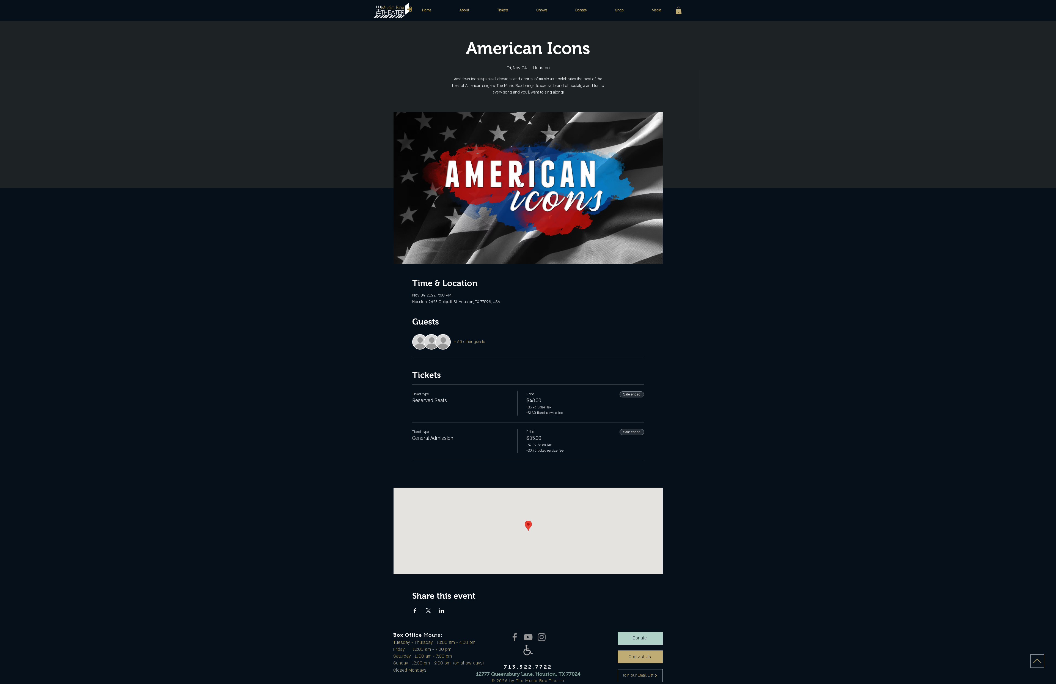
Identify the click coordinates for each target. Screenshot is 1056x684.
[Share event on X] (428, 610)
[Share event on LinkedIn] (441, 610)
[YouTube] (528, 637)
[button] (464, 10)
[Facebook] (514, 637)
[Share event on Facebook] (414, 610)
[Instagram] (541, 637)
